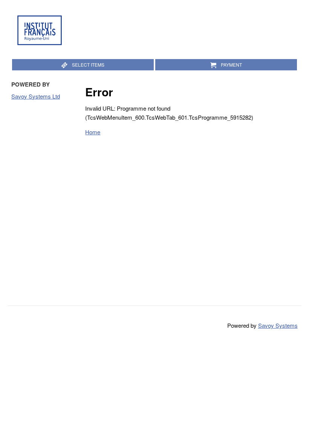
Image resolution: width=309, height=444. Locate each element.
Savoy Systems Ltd (35, 96)
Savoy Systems (278, 325)
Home (92, 132)
